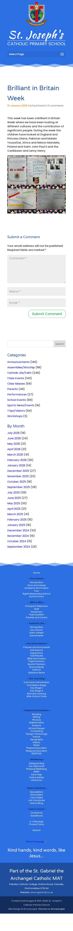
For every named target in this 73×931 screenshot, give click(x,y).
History (36, 742)
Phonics (36, 719)
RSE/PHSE (37, 753)
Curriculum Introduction (36, 682)
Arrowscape (58, 908)
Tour (36, 590)
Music (36, 745)
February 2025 (17, 520)
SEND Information (36, 658)
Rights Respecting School (36, 593)
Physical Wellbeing (36, 768)
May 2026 (13, 444)
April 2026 (14, 449)
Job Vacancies (36, 800)
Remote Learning (36, 693)
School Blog (36, 803)
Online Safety (36, 777)
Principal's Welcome (36, 606)
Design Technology (36, 733)
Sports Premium (36, 664)
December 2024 (18, 530)
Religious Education (36, 750)
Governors (36, 611)
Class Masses (16, 384)
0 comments (55, 105)
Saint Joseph (36, 632)
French (36, 736)
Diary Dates (36, 794)
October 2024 (16, 541)
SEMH (36, 771)
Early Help (36, 774)
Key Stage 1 (36, 687)
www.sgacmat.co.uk (41, 892)
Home (36, 572)
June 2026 (14, 438)
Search (37, 830)
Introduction (36, 582)
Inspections (36, 653)
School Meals (36, 667)
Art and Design (37, 728)
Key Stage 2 (36, 690)
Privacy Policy (36, 824)
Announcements (18, 362)
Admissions (36, 650)
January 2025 (16, 525)
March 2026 (15, 455)
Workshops (14, 416)
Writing (36, 717)
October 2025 (16, 482)
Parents (12, 389)
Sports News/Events (20, 405)
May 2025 (13, 503)
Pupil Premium (36, 661)
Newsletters (36, 792)
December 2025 (18, 471)
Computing (36, 731)
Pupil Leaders (36, 614)
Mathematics (36, 722)
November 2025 (18, 476)
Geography (36, 739)
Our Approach (36, 766)
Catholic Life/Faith (19, 373)
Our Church (36, 630)
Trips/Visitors (16, 411)
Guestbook (37, 815)
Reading (36, 714)
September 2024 (18, 547)
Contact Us (37, 812)
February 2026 (17, 460)
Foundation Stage (36, 685)
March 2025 (15, 514)
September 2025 (18, 487)
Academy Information (36, 588)
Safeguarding (36, 763)
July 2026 (13, 433)
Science (36, 725)
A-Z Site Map (36, 821)
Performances (17, 394)
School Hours (36, 596)
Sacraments (36, 635)
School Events (37, 105)
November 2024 (18, 536)
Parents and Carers (36, 617)
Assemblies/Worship (21, 367)
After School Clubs (36, 696)
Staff (36, 609)
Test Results (36, 655)
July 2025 (13, 492)
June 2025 (14, 498)
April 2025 (14, 509)
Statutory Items (36, 672)
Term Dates (36, 797)
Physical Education (36, 747)
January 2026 (16, 465)
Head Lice (36, 780)
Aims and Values (36, 585)
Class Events (15, 378)
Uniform (36, 669)
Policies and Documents (36, 647)
